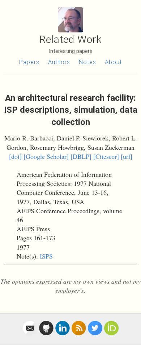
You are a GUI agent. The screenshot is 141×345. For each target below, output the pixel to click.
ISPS (46, 256)
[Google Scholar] (46, 156)
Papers (29, 62)
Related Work (70, 39)
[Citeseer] (106, 156)
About (113, 62)
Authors (59, 62)
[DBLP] (80, 156)
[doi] (15, 156)
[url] (126, 156)
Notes (87, 62)
